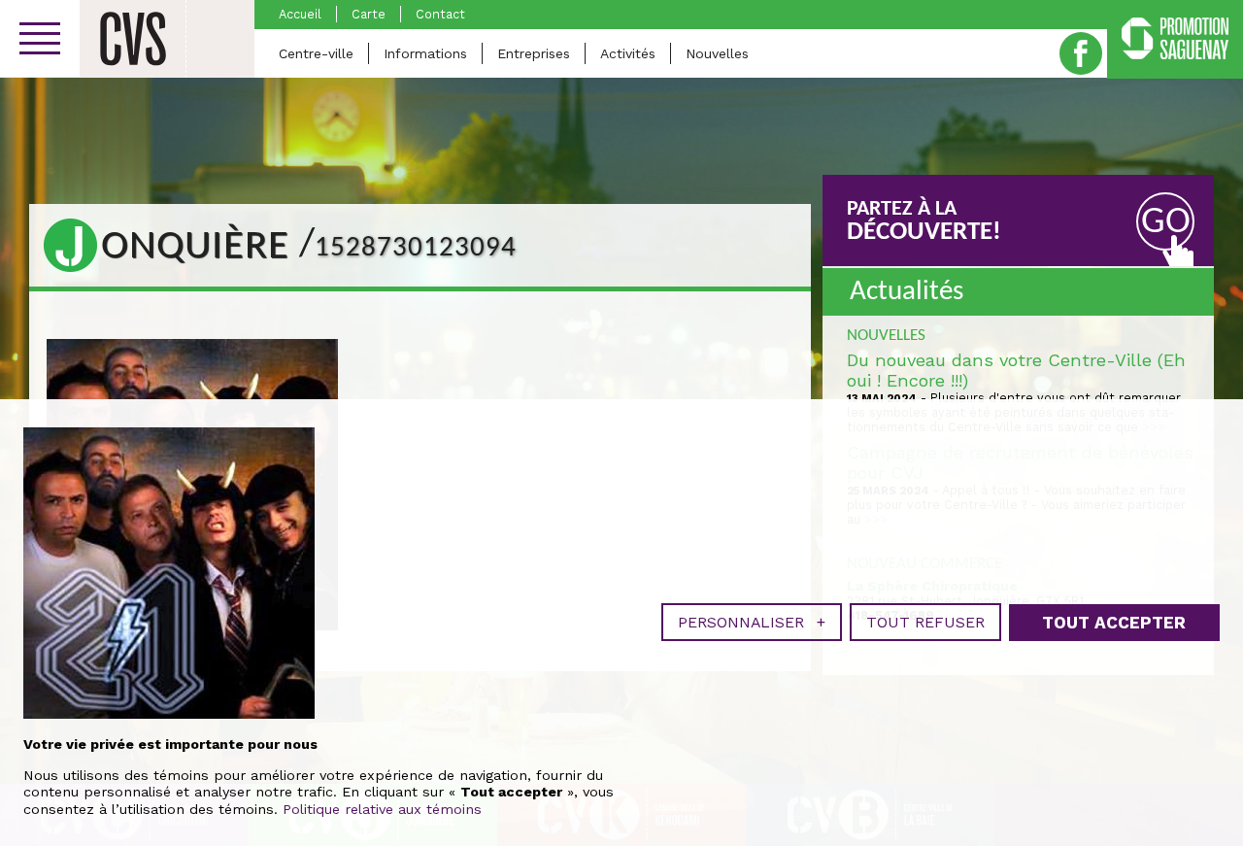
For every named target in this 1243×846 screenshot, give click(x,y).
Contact (440, 14)
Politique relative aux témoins (382, 809)
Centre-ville (316, 53)
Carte (369, 14)
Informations (425, 53)
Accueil (300, 14)
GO (1166, 223)
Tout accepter (1114, 622)
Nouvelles (717, 53)
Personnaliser (751, 622)
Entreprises (533, 53)
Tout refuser (925, 622)
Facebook (1080, 53)
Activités (627, 53)
